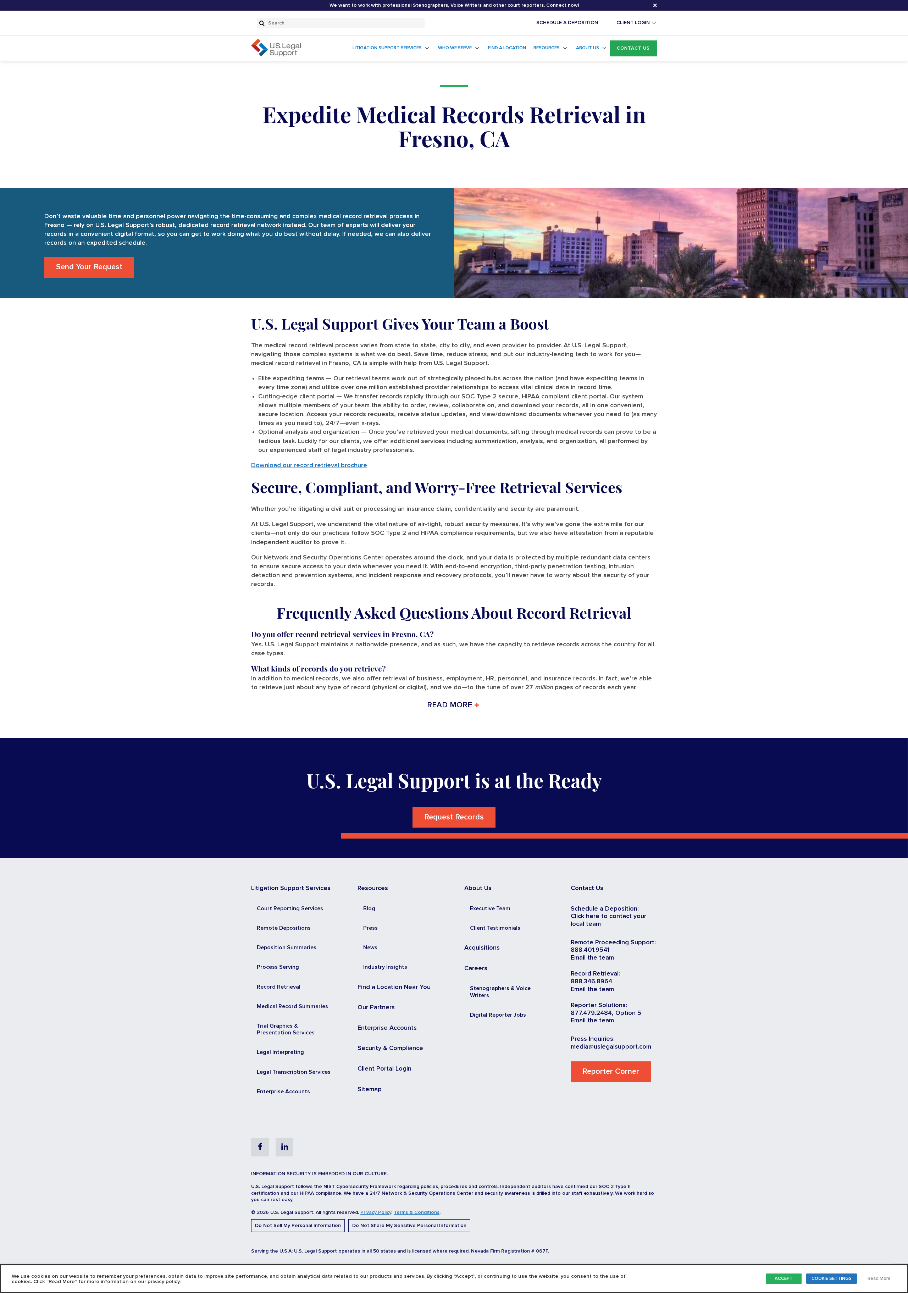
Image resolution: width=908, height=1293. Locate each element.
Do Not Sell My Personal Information (298, 1225)
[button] (633, 48)
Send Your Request (89, 267)
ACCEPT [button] (784, 1278)
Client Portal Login (384, 1069)
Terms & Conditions (416, 1212)
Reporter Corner (610, 1072)
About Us (587, 48)
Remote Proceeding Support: (613, 942)
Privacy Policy (375, 1212)
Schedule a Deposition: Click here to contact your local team (608, 916)
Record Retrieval (278, 987)
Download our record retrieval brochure (309, 465)
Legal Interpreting (280, 1052)
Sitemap (370, 1089)
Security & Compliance (390, 1048)
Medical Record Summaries (292, 1006)
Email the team (592, 958)
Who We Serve (455, 48)
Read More (879, 1278)
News (370, 947)
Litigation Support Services (387, 48)
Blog (369, 908)
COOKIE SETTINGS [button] (832, 1278)
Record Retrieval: (595, 974)
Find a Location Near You (394, 987)
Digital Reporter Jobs (498, 1015)
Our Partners (376, 1007)
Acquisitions (482, 948)
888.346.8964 (591, 981)
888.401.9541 (590, 950)
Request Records (454, 817)
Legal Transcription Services (294, 1072)
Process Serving (278, 967)
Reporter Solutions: (599, 1005)
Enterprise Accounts (283, 1091)
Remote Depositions (284, 928)
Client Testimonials (495, 928)
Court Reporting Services (290, 908)
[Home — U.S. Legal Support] (276, 54)
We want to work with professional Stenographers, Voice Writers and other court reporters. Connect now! (454, 5)
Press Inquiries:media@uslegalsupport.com (611, 1043)
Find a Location (507, 48)
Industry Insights (385, 967)
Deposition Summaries (286, 947)
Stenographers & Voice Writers (500, 991)
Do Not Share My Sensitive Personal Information (409, 1225)
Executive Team (490, 908)
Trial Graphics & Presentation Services (286, 1029)
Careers (475, 968)
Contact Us (633, 48)
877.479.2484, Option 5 (606, 1013)
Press (370, 928)
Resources (546, 48)
